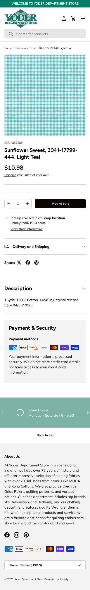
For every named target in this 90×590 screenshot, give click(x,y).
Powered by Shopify (56, 579)
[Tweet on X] (19, 262)
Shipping (10, 175)
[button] (73, 18)
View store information (26, 229)
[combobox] (45, 33)
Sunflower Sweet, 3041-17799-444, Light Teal (43, 48)
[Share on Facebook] (27, 262)
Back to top (45, 435)
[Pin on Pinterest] (36, 262)
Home (8, 48)
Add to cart (60, 203)
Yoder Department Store (28, 579)
